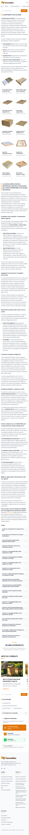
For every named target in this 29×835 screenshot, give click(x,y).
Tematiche (3, 820)
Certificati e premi (5, 783)
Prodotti (6, 6)
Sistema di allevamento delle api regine (21, 796)
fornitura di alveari (6, 708)
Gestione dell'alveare (20, 779)
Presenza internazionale (6, 781)
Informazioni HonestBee (6, 776)
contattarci (10, 512)
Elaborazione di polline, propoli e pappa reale (21, 799)
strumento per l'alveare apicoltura (10, 705)
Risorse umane (4, 785)
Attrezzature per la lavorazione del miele (21, 787)
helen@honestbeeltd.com (10, 762)
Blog (2, 787)
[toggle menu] (27, 2)
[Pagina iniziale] (1, 6)
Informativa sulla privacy (7, 822)
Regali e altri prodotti (20, 807)
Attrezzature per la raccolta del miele (20, 784)
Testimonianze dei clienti (7, 779)
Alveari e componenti (15, 6)
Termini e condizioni (6, 824)
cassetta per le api (6, 703)
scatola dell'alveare (17, 708)
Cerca (24, 10)
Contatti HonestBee (5, 790)
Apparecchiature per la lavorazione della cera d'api (21, 792)
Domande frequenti (5, 818)
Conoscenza (4, 815)
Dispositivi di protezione (21, 781)
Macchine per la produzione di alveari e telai (21, 804)
